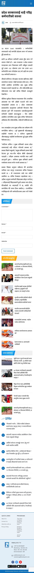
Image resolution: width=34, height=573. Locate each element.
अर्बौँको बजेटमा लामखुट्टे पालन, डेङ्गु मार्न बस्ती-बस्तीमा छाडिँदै (17, 444)
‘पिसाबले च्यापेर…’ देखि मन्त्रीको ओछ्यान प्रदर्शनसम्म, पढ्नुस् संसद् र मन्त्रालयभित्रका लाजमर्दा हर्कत (18, 426)
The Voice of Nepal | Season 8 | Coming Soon (19, 521)
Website (4, 241)
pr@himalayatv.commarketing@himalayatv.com (21, 556)
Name (4, 224)
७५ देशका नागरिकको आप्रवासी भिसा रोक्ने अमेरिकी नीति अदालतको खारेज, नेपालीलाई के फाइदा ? (19, 506)
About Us (4, 518)
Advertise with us (6, 524)
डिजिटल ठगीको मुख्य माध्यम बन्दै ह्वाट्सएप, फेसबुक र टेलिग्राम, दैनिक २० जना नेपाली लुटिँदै (19, 495)
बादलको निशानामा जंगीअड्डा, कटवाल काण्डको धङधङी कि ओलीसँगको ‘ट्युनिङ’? (18, 477)
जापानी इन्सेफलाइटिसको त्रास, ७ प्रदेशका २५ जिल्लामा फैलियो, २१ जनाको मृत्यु (18, 469)
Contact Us (5, 521)
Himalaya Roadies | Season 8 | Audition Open (19, 529)
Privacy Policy (5, 526)
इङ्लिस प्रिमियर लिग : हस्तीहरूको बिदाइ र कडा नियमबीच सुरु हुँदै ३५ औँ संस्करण (18, 452)
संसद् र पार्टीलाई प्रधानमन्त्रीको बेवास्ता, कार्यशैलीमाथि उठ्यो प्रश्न (17, 485)
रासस (6, 23)
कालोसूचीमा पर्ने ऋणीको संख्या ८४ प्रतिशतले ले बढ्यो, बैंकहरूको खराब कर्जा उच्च (19, 460)
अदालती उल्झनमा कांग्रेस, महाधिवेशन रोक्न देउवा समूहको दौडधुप (18, 435)
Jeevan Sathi (19, 535)
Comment (5, 207)
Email (4, 233)
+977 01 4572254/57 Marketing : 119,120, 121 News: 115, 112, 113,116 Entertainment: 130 (20, 548)
